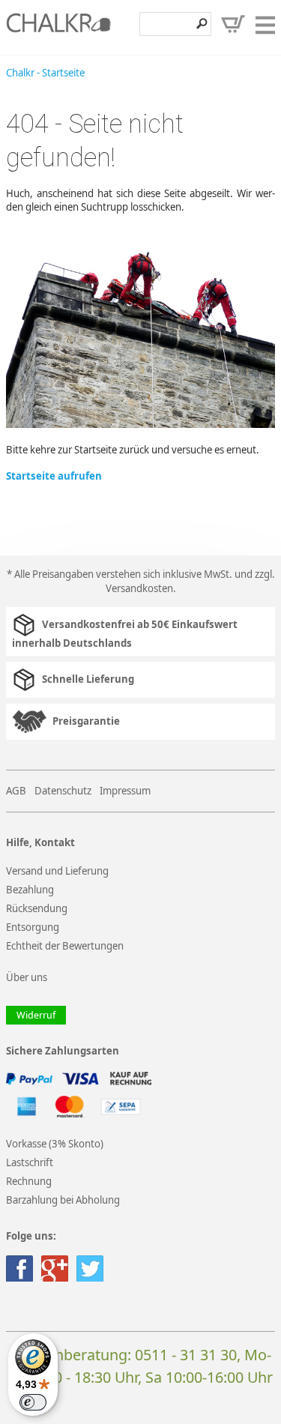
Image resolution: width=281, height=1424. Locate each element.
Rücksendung (36, 908)
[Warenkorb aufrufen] (233, 24)
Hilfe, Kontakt (40, 842)
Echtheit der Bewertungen (65, 946)
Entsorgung (32, 927)
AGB (16, 790)
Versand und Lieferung (57, 871)
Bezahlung (30, 889)
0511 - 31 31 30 (186, 1355)
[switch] (32, 1402)
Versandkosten (139, 588)
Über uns (26, 977)
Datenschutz (62, 790)
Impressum (125, 790)
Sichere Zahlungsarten (62, 1051)
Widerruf (35, 1015)
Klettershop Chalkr (58, 27)
